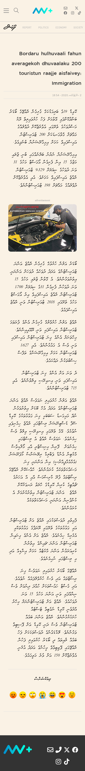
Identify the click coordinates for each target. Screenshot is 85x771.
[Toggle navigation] (6, 10)
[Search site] (16, 11)
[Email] (50, 749)
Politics (43, 27)
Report (26, 27)
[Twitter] (67, 749)
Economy (61, 27)
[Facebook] (75, 749)
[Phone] (58, 749)
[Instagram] (58, 761)
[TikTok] (67, 761)
